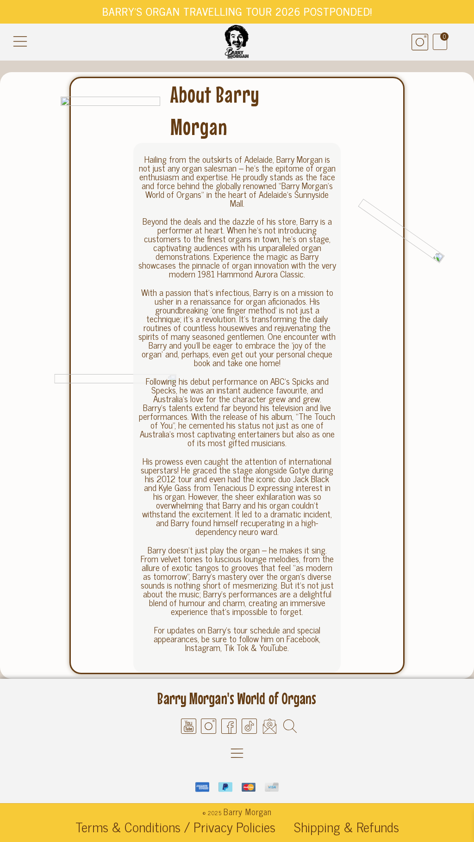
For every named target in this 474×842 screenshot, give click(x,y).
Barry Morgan (248, 811)
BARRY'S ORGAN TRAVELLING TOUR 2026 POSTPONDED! (237, 11)
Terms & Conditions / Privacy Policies (175, 826)
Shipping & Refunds (346, 826)
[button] (20, 42)
